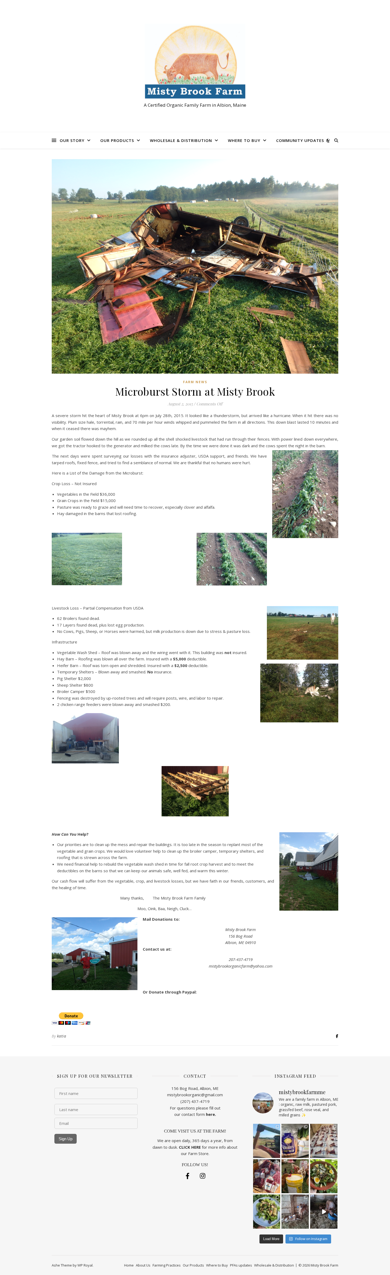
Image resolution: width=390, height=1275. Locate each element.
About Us (143, 1265)
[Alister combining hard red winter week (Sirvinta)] (266, 1141)
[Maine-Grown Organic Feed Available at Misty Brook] (295, 1176)
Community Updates (300, 140)
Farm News (195, 382)
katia (61, 1036)
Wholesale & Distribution (181, 140)
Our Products (117, 140)
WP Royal (85, 1265)
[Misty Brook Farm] (195, 61)
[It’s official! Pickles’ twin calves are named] (295, 1212)
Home (129, 1265)
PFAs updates (241, 1265)
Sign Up (65, 1139)
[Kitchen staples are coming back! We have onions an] (295, 1141)
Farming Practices (167, 1265)
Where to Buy (244, 140)
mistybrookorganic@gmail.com (195, 1094)
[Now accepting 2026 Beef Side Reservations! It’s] (266, 1176)
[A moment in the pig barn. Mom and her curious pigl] (323, 1212)
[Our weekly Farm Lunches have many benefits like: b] (323, 1176)
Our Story (72, 140)
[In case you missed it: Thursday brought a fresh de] (323, 1141)
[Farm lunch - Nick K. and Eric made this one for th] (266, 1212)
